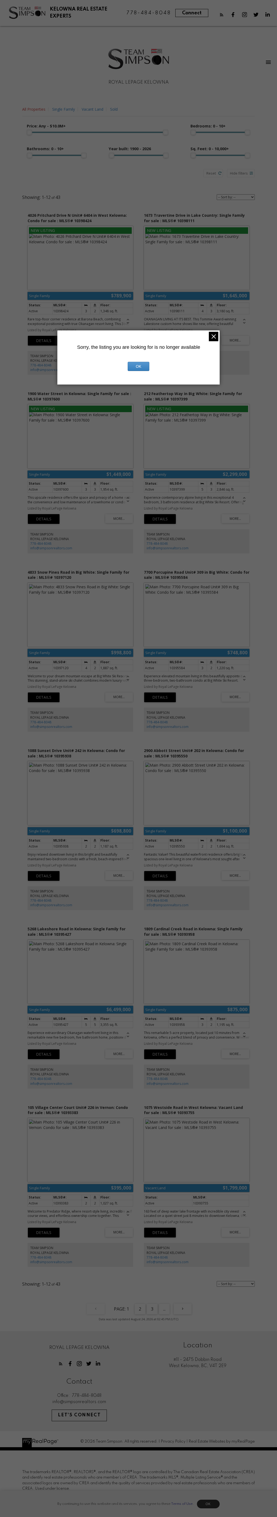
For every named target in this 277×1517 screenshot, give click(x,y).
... (164, 1309)
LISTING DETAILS (44, 341)
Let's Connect (79, 1415)
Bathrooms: (45, 148)
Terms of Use (182, 1504)
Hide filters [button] (239, 173)
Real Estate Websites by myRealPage (222, 1441)
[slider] (29, 132)
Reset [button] (211, 173)
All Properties (33, 109)
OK (208, 1504)
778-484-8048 (40, 365)
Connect (192, 13)
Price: (46, 126)
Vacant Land (92, 109)
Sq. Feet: (209, 148)
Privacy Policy (173, 1441)
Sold (114, 109)
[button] (221, 14)
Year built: (130, 148)
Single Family (63, 109)
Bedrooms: (208, 126)
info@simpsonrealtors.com (51, 369)
